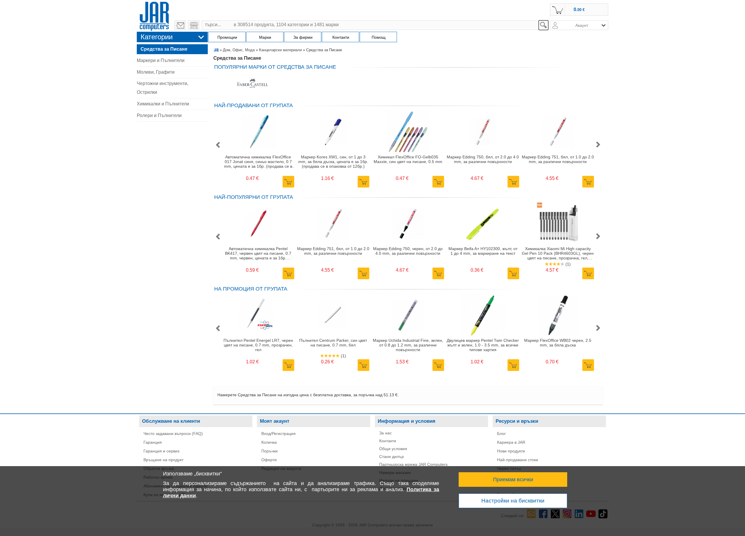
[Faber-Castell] (252, 84)
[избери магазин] (193, 25)
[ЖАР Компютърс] (154, 15)
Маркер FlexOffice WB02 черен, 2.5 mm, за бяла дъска (557, 342)
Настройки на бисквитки (512, 501)
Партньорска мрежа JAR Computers (413, 464)
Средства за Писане (164, 49)
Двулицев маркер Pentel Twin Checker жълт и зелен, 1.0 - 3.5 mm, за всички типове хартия (483, 345)
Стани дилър (391, 456)
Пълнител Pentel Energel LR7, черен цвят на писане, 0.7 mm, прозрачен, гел (258, 345)
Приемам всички (513, 479)
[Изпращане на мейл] (180, 25)
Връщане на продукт (163, 459)
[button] (218, 145)
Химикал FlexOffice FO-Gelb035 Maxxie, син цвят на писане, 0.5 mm (408, 159)
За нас (385, 433)
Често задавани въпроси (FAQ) (173, 433)
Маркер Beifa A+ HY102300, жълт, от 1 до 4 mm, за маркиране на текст (482, 251)
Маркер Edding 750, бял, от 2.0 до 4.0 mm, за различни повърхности (483, 159)
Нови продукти (511, 451)
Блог (501, 433)
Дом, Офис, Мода (239, 50)
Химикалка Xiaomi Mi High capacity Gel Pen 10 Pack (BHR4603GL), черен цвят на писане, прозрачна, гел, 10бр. (558, 253)
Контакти (387, 440)
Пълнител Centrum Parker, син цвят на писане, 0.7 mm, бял (333, 342)
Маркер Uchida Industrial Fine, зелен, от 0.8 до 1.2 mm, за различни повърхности (408, 345)
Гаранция (152, 442)
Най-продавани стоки (517, 459)
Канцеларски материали (280, 50)
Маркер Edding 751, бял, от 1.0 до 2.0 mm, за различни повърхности (558, 159)
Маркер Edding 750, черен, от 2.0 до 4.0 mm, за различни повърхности (408, 251)
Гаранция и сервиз (161, 451)
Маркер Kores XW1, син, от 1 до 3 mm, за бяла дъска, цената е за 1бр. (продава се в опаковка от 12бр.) (333, 162)
